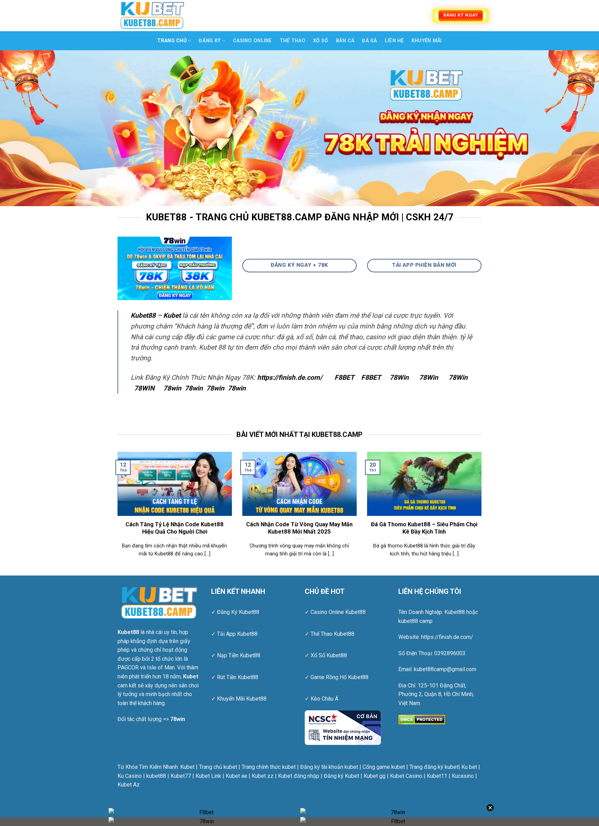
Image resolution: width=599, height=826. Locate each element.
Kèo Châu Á (324, 698)
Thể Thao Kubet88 (332, 634)
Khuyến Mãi (426, 41)
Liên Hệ (394, 41)
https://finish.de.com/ (289, 377)
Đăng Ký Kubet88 (238, 612)
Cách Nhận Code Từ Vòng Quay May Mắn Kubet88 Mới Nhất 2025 (299, 528)
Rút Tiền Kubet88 (237, 677)
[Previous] (21, 128)
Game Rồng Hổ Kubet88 (339, 677)
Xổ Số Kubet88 (329, 655)
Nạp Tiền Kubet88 (238, 655)
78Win (399, 377)
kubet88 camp (415, 621)
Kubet (172, 315)
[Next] (578, 128)
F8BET (344, 377)
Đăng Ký (209, 41)
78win (172, 388)
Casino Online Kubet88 (338, 612)
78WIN (144, 388)
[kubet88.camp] (152, 15)
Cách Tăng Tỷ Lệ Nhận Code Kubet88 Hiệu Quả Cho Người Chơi (174, 528)
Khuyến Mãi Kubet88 (242, 698)
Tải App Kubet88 (237, 634)
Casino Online (252, 41)
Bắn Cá (345, 41)
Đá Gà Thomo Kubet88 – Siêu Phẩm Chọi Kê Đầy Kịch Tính (424, 528)
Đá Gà (369, 41)
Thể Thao (292, 41)
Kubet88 (143, 315)
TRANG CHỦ (171, 41)
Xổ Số (320, 41)
